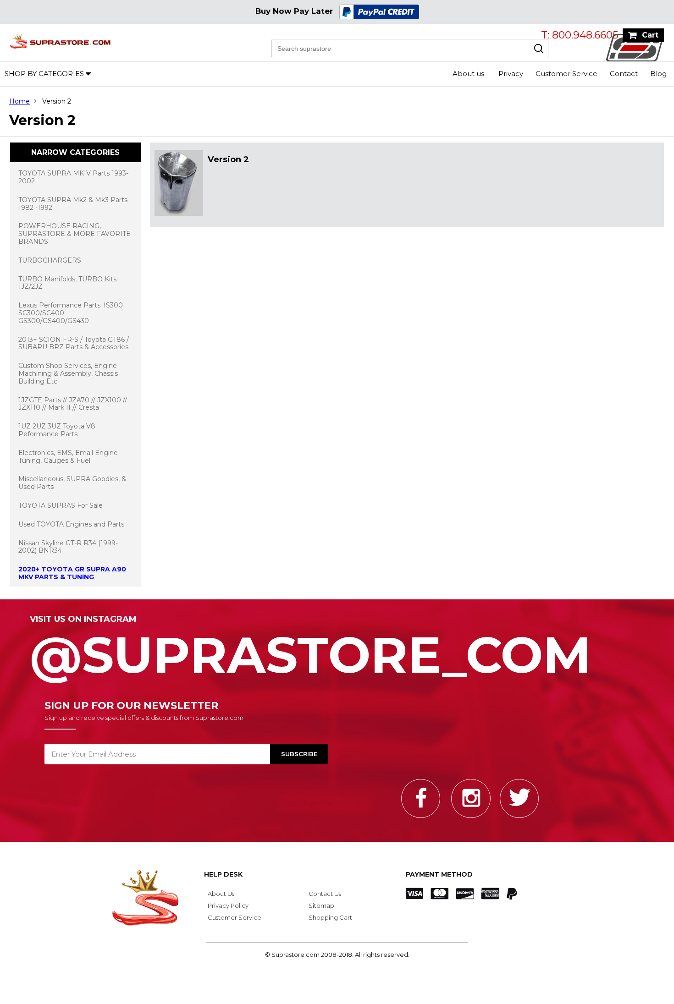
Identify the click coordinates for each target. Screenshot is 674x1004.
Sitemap (321, 905)
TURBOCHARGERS (49, 260)
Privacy (510, 73)
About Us (221, 893)
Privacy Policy (228, 905)
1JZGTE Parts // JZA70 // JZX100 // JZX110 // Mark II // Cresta (72, 404)
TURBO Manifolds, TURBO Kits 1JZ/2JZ (67, 283)
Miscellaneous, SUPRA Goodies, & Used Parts (72, 483)
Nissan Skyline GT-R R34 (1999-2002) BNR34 (68, 547)
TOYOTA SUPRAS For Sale (60, 505)
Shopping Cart (330, 917)
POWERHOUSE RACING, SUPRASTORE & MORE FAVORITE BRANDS (74, 234)
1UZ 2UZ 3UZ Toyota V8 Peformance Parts (56, 430)
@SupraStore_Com (310, 650)
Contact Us (325, 893)
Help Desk (223, 874)
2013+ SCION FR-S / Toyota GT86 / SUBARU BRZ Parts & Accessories (73, 343)
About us (468, 73)
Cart (650, 35)
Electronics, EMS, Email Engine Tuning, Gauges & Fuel (68, 457)
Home (19, 101)
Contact (624, 73)
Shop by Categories (44, 73)
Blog (658, 73)
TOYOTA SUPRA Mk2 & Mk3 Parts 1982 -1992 (72, 204)
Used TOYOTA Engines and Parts (71, 524)
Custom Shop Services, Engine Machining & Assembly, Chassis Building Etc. (68, 373)
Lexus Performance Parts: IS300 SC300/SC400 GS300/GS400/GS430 (70, 313)
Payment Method (439, 874)
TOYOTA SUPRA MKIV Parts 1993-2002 (73, 177)
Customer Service (566, 73)
